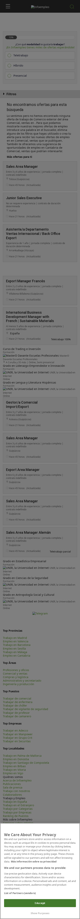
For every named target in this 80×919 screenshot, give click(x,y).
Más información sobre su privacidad (34, 861)
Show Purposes (40, 913)
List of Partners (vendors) (20, 893)
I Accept (40, 903)
